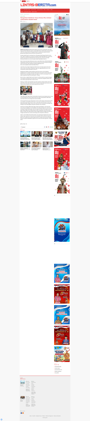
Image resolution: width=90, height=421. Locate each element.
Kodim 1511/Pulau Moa (58, 369)
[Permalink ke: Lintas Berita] (21, 21)
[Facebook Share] (44, 127)
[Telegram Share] (50, 127)
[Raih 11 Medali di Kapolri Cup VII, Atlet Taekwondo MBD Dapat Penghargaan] (37, 144)
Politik (45, 9)
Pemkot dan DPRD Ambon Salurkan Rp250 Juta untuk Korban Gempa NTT (33, 405)
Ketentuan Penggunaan (49, 415)
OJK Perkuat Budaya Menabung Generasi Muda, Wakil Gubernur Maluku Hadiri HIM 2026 (25, 138)
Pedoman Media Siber (57, 415)
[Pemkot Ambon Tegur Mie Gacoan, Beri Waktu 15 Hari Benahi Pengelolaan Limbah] (28, 400)
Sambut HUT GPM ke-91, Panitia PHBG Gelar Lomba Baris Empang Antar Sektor (28, 390)
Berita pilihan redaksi (27, 9)
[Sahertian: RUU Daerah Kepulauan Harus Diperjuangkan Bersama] (48, 144)
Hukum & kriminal (40, 9)
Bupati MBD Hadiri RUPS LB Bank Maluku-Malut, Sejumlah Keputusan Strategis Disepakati (48, 138)
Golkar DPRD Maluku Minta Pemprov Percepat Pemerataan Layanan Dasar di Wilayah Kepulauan (33, 393)
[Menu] (21, 1)
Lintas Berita (23, 21)
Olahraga (48, 9)
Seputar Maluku (33, 9)
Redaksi (24, 1)
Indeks (28, 1)
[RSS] (23, 413)
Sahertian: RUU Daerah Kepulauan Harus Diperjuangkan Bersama (46, 149)
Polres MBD (57, 372)
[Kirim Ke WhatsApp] (52, 127)
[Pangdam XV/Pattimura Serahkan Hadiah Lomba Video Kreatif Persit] (25, 144)
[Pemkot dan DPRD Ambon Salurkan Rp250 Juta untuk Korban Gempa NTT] (33, 400)
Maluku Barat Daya (58, 366)
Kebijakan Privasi (39, 415)
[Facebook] (21, 413)
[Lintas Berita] (38, 4)
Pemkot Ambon (57, 368)
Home (22, 9)
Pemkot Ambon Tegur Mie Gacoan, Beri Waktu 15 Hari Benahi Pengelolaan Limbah (28, 405)
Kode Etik (33, 415)
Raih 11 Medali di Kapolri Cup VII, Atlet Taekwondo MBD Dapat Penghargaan (36, 149)
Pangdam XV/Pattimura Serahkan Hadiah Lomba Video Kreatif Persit (25, 149)
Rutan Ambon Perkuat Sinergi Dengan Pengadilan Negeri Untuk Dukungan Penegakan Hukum (36, 138)
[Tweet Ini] (46, 127)
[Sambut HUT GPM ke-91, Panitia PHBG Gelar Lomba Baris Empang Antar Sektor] (28, 384)
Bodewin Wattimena (58, 371)
